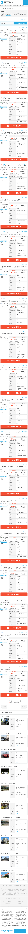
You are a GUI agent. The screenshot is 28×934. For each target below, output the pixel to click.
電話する (14, 57)
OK (19, 930)
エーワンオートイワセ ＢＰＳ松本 (9, 853)
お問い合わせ (20, 903)
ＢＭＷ (5, 27)
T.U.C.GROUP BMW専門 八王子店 (9, 766)
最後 (23, 706)
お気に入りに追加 (24, 27)
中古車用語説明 (7, 903)
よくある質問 (20, 901)
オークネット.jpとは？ (7, 901)
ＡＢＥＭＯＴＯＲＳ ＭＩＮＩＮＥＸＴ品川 (11, 817)
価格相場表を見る (23, 19)
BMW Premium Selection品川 (8, 783)
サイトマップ (7, 906)
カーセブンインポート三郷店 (8, 870)
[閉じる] (26, 908)
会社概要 (20, 906)
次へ (17, 706)
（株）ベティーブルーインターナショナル (11, 733)
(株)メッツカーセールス (6, 835)
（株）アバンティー (5, 716)
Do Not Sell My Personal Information (7, 931)
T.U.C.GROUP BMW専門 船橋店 (8, 749)
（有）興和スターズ (5, 801)
